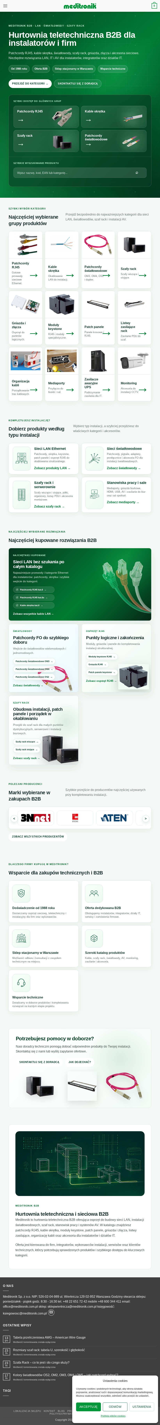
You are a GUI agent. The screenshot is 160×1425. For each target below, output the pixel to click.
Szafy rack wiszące (25, 741)
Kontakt (49, 1411)
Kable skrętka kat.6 (29, 605)
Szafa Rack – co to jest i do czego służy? (41, 1362)
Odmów (115, 1406)
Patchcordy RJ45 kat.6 (31, 590)
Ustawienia (141, 1406)
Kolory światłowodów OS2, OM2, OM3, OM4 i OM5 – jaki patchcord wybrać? (65, 1375)
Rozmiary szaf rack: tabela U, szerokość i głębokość (49, 1350)
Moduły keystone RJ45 (100, 656)
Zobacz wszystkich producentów (38, 836)
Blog (61, 1411)
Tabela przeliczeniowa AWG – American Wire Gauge (49, 1337)
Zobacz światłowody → (28, 685)
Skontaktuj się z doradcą (78, 83)
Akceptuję (88, 1406)
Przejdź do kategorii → (30, 83)
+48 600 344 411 (109, 1301)
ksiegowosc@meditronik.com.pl (25, 1313)
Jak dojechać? (79, 1062)
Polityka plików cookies (113, 1416)
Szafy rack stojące (25, 749)
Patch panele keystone (100, 672)
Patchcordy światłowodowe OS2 (32, 677)
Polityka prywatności (65, 1413)
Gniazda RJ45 (96, 664)
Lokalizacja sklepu (27, 1411)
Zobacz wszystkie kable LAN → (33, 613)
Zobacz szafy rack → (26, 758)
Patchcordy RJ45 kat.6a (32, 597)
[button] (5, 6)
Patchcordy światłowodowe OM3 (32, 661)
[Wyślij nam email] (51, 1312)
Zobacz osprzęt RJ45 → (101, 680)
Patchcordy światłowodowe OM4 (32, 669)
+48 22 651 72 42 (75, 1301)
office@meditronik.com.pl (20, 1306)
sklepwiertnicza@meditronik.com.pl (72, 1306)
